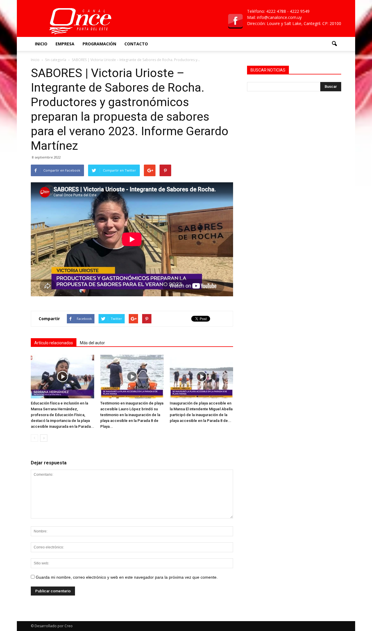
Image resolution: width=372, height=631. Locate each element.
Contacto (136, 44)
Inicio (41, 44)
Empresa (65, 44)
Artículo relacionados (53, 343)
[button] (334, 44)
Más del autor (92, 343)
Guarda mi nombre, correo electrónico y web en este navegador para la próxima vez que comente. (127, 577)
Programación (99, 44)
